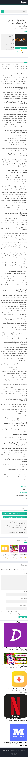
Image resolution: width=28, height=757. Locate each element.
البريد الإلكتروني (23, 598)
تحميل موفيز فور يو (22, 64)
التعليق (25, 573)
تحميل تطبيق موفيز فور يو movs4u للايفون (13, 513)
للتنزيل (20, 48)
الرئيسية (25, 18)
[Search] (2, 11)
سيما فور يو (24, 483)
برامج (21, 18)
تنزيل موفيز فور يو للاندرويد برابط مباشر (13, 517)
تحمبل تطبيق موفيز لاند (22, 486)
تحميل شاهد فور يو (22, 492)
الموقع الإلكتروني (23, 605)
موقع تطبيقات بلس (7, 750)
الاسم (25, 591)
